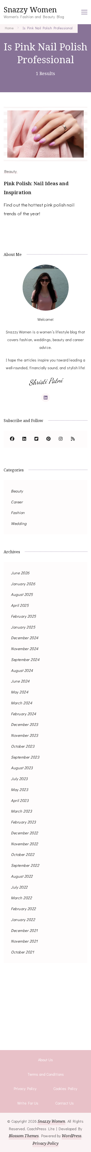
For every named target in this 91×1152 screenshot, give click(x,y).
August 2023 (22, 767)
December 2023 (24, 724)
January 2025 (23, 627)
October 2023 (22, 746)
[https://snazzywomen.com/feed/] (73, 439)
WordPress (71, 1135)
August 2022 (22, 876)
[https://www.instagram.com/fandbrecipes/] (61, 439)
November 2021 (24, 941)
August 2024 (22, 670)
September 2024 (25, 659)
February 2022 (23, 908)
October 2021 (22, 951)
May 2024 (19, 691)
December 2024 (24, 637)
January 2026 (23, 583)
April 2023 (19, 800)
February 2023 (23, 821)
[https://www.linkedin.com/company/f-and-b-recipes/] (24, 439)
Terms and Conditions (45, 1074)
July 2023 (19, 778)
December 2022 (24, 832)
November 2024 (24, 648)
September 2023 (25, 757)
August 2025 (22, 594)
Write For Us (27, 1103)
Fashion (18, 512)
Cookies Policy (65, 1088)
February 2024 (23, 713)
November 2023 (24, 735)
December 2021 (24, 930)
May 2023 (19, 789)
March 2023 (21, 811)
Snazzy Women (30, 9)
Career (17, 501)
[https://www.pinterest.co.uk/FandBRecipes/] (48, 439)
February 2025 (23, 616)
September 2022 (25, 865)
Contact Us (64, 1103)
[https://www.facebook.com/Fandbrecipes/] (12, 439)
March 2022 (21, 897)
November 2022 (24, 843)
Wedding (19, 523)
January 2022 (23, 919)
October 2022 (22, 854)
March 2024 (21, 702)
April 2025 (20, 605)
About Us (45, 1059)
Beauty (10, 171)
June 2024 (20, 681)
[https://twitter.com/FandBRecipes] (36, 439)
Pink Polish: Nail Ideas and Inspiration (36, 188)
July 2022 (19, 887)
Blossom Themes (24, 1135)
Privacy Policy (25, 1088)
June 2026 (20, 572)
